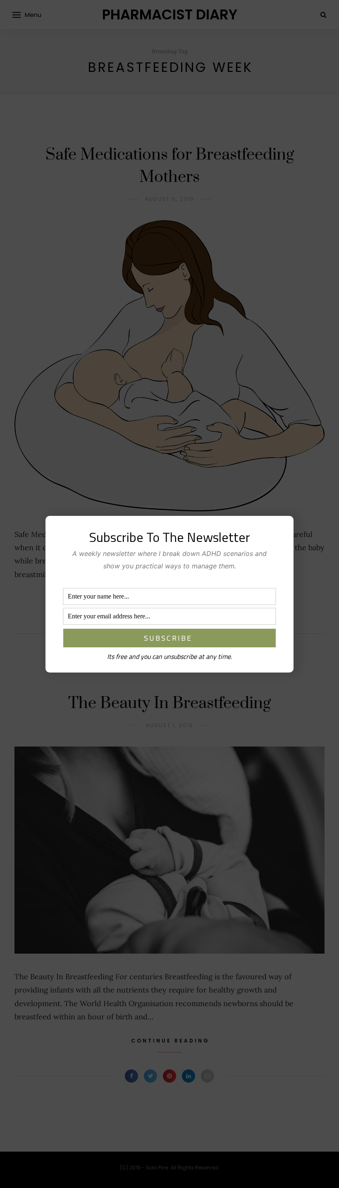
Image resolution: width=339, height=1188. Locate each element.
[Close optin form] (282, 529)
